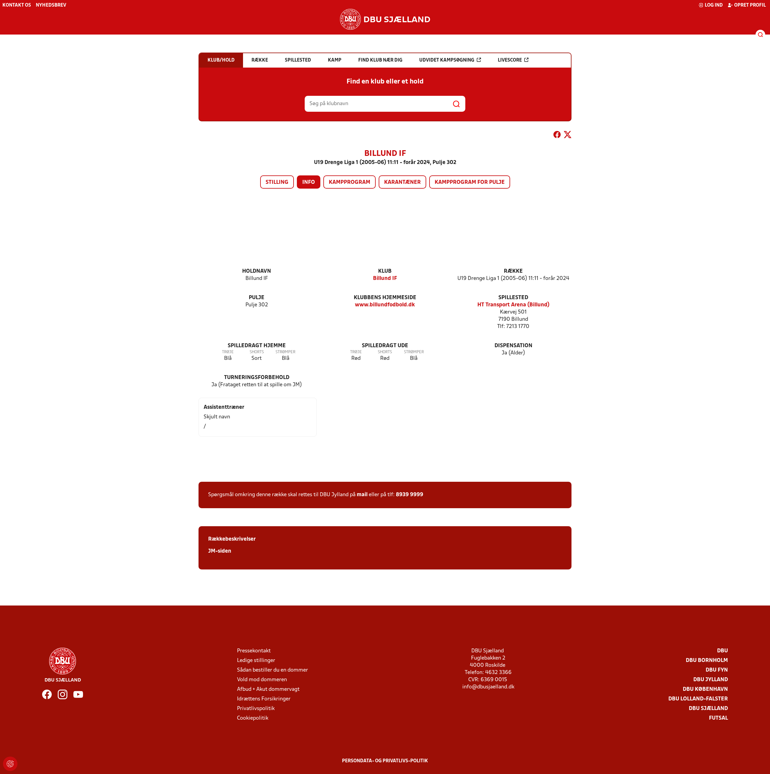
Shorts (257, 352)
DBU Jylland (710, 679)
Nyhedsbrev (51, 5)
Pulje (256, 297)
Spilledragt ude (385, 345)
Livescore (510, 60)
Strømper (285, 352)
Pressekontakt (254, 651)
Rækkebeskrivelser (232, 539)
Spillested (513, 297)
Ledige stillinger (256, 660)
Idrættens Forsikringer (264, 699)
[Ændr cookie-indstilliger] (10, 764)
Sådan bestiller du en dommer (272, 670)
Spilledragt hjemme (257, 345)
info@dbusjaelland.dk (488, 687)
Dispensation (513, 345)
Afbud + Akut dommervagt (268, 689)
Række (513, 271)
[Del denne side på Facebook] (557, 136)
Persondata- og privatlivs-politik (385, 761)
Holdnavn (256, 271)
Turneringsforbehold (256, 377)
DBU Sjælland (708, 708)
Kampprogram (349, 182)
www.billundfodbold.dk (385, 305)
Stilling (277, 182)
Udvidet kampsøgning (446, 60)
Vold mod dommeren (262, 679)
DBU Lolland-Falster (698, 699)
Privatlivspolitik (256, 708)
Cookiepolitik (252, 718)
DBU (722, 651)
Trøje (228, 352)
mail (362, 494)
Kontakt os (16, 5)
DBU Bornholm (707, 660)
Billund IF (385, 278)
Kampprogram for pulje (470, 182)
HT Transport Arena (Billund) (513, 305)
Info (308, 182)
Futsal (718, 718)
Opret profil (750, 5)
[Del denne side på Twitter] (567, 136)
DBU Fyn (717, 670)
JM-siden (219, 551)
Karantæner (402, 182)
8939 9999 (409, 494)
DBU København (705, 689)
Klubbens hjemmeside (385, 297)
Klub (385, 271)
